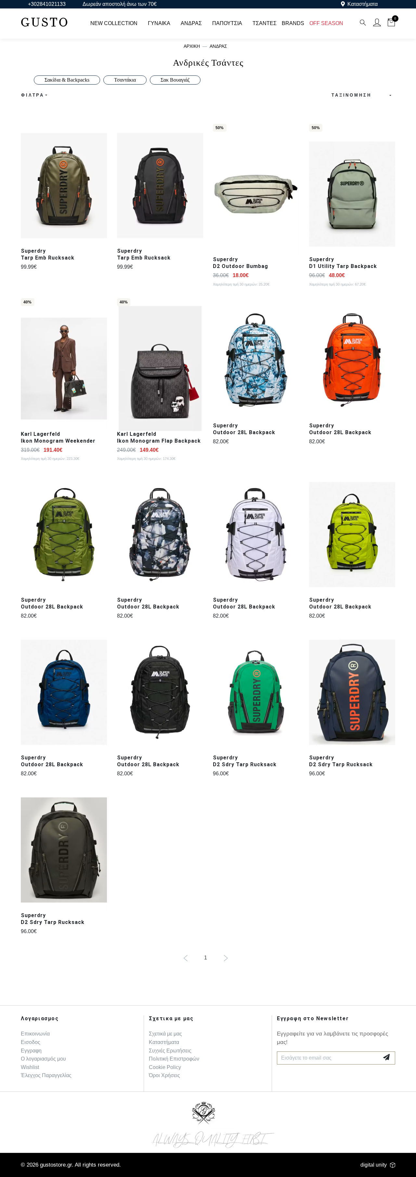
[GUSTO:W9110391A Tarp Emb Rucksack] (64, 185)
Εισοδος (30, 1042)
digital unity (373, 1165)
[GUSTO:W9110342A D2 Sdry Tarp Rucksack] (256, 692)
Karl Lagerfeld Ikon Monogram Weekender (58, 437)
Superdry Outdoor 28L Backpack (244, 428)
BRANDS (293, 23)
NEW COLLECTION (113, 23)
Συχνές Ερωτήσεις (170, 1050)
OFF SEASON (326, 23)
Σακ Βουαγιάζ (175, 80)
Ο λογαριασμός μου (43, 1059)
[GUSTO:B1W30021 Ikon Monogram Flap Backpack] (160, 368)
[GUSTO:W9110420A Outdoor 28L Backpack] (256, 360)
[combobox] (359, 95)
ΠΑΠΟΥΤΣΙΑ (227, 23)
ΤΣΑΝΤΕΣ (265, 23)
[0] (391, 23)
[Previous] (185, 958)
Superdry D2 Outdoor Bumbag (240, 262)
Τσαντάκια (125, 80)
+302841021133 (47, 4)
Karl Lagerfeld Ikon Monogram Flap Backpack (159, 437)
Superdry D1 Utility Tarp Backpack (343, 262)
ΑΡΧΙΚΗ (192, 46)
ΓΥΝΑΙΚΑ (159, 23)
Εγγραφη (31, 1050)
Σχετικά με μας (165, 1034)
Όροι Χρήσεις (164, 1075)
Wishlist (30, 1067)
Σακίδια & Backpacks (67, 80)
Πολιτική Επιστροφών (174, 1059)
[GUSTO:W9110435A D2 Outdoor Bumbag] (256, 194)
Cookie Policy (165, 1067)
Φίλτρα (32, 95)
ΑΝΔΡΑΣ (191, 23)
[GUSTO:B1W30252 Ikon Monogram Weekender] (64, 368)
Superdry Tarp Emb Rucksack (47, 254)
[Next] (225, 958)
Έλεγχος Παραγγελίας (46, 1075)
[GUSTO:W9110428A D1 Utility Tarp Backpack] (352, 194)
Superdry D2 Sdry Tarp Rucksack (245, 761)
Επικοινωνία (35, 1034)
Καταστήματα (362, 4)
